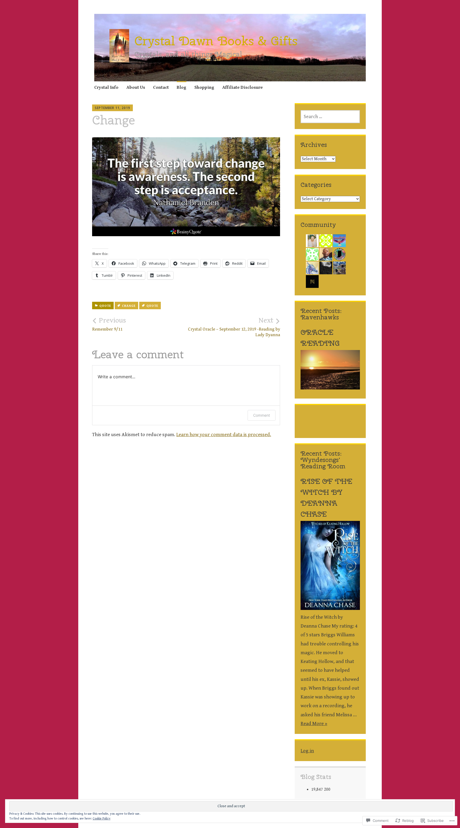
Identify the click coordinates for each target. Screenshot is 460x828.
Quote (105, 306)
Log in (307, 751)
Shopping (204, 87)
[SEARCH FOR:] (330, 116)
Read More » (314, 723)
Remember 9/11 (109, 324)
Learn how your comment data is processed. (223, 434)
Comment (261, 415)
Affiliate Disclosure (242, 87)
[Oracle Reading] (330, 388)
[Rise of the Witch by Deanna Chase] (330, 608)
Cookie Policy (101, 818)
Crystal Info (106, 87)
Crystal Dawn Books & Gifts (216, 41)
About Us (135, 87)
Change (128, 306)
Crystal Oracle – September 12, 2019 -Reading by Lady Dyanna (234, 326)
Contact (161, 87)
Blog (181, 87)
